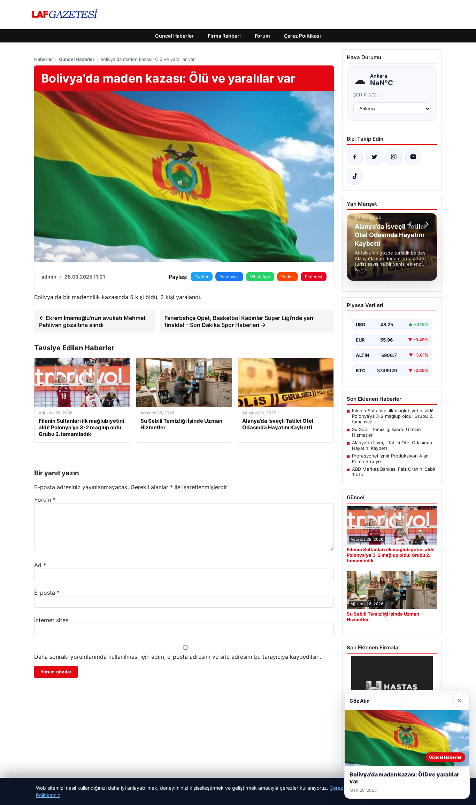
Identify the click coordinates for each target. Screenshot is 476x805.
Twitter (201, 276)
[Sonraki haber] (426, 224)
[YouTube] (413, 157)
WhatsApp (260, 276)
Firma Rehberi (224, 36)
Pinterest (313, 276)
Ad (40, 565)
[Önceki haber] (411, 224)
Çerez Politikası (302, 36)
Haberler (43, 59)
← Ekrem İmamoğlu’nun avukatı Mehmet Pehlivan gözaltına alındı (92, 321)
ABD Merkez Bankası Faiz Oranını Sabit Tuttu (394, 471)
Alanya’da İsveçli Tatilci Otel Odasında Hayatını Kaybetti (392, 445)
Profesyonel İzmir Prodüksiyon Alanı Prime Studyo (391, 458)
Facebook (229, 276)
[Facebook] (355, 157)
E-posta (47, 592)
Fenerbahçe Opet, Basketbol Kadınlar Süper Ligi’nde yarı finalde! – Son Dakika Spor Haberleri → (238, 321)
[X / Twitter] (374, 157)
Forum (262, 36)
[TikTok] (355, 177)
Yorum (45, 499)
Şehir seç (365, 94)
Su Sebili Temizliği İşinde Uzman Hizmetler (386, 432)
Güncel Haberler (174, 36)
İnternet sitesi (52, 620)
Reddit (287, 276)
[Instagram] (394, 157)
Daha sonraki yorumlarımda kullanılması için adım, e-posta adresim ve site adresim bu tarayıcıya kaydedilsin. (177, 656)
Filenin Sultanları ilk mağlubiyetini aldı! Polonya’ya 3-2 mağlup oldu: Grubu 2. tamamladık (392, 416)
